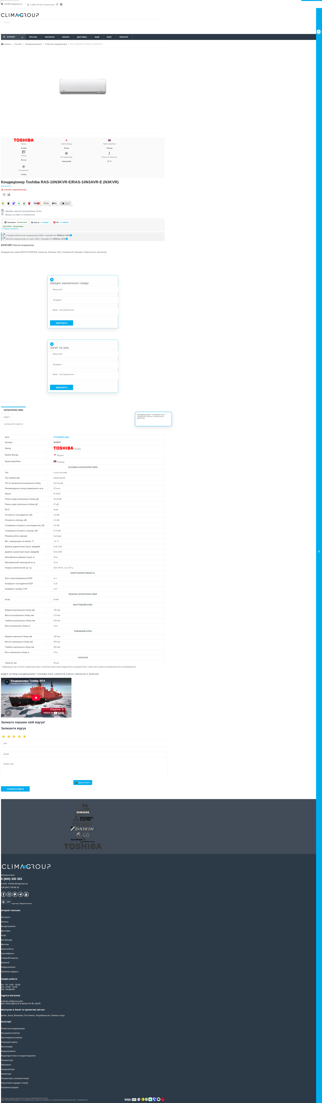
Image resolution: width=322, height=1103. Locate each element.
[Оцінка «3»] (14, 736)
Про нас (33, 37)
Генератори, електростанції (15, 1078)
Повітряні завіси (9, 1042)
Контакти (49, 37)
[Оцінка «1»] (4, 736)
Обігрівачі (6, 1065)
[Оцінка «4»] (20, 736)
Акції (97, 37)
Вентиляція (6, 1047)
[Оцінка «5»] (25, 736)
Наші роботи (7, 949)
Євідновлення (8, 967)
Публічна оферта (9, 972)
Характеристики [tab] (13, 410)
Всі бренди (6, 940)
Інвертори (6, 1074)
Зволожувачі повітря (11, 1038)
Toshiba (24, 146)
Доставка (82, 37)
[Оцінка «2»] (9, 736)
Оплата (65, 37)
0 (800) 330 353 (42, 5)
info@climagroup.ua (13, 4)
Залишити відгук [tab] (13, 424)
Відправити (61, 323)
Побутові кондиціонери (23, 245)
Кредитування (8, 926)
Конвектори (7, 1060)
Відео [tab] (7, 417)
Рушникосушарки (9, 1087)
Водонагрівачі (8, 1051)
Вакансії (5, 962)
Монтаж (5, 944)
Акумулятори (7, 1069)
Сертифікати (7, 953)
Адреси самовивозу (11, 229)
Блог (109, 37)
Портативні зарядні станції (14, 1083)
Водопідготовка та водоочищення (18, 1056)
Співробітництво (9, 958)
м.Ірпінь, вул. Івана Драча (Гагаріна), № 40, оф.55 (20, 229)
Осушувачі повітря (10, 1033)
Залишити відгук (15, 789)
